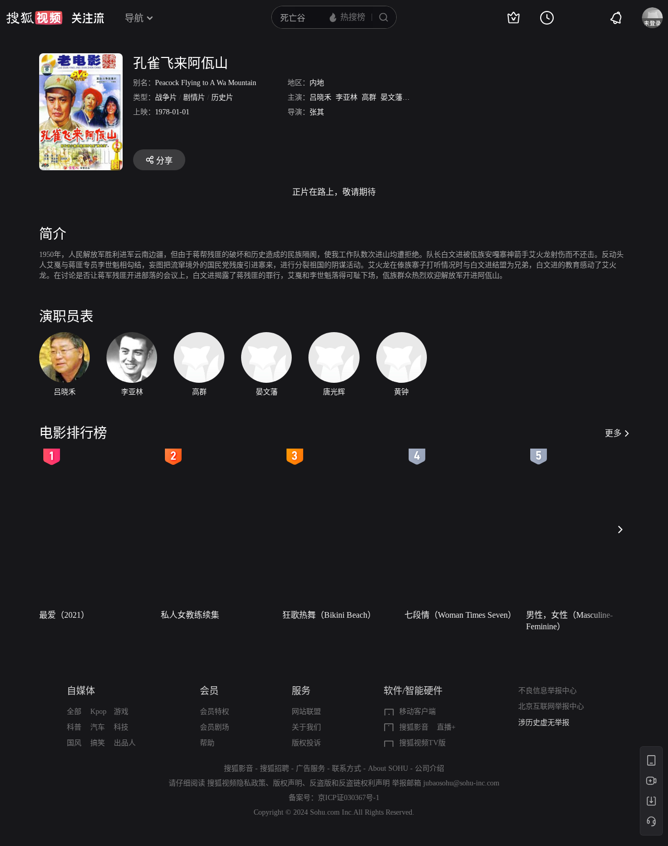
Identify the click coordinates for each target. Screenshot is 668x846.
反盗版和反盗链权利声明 (349, 783)
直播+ (446, 727)
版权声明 (287, 783)
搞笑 (97, 743)
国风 (74, 743)
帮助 (207, 743)
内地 (316, 83)
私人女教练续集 (190, 614)
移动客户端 (417, 711)
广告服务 (310, 768)
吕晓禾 (320, 97)
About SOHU (388, 768)
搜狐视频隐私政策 (236, 783)
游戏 (121, 711)
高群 (369, 97)
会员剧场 (214, 727)
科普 (74, 727)
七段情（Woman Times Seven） (460, 614)
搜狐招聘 (274, 768)
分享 (164, 160)
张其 (316, 112)
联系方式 (346, 768)
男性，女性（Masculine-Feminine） (569, 620)
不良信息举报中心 (547, 691)
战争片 (166, 97)
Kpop (98, 711)
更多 (613, 433)
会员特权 (214, 711)
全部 (74, 711)
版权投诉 (306, 743)
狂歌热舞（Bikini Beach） (329, 614)
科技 (121, 727)
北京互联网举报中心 (551, 706)
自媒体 (81, 691)
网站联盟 (306, 711)
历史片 (222, 97)
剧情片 (194, 97)
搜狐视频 (34, 17)
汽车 (97, 727)
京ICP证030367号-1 (348, 798)
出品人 (125, 743)
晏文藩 (391, 97)
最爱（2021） (64, 614)
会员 (209, 691)
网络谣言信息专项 (547, 724)
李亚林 (346, 97)
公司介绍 (429, 768)
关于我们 (306, 727)
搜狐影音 (413, 727)
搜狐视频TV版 (422, 743)
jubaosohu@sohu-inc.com (461, 783)
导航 (134, 18)
